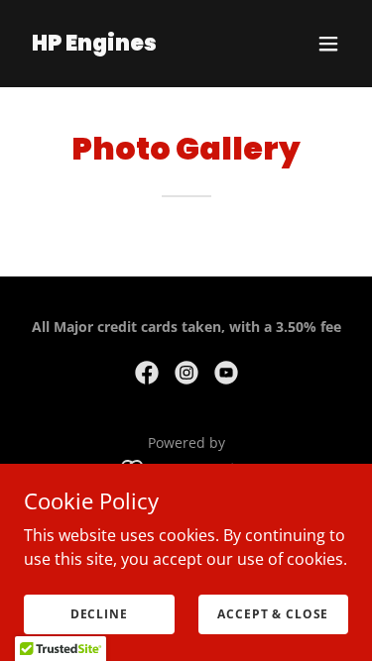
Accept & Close (272, 614)
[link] (94, 44)
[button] (328, 43)
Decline (99, 614)
